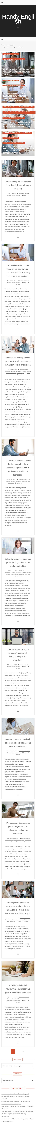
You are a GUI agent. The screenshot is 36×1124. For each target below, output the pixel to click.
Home (11, 45)
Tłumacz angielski (9, 840)
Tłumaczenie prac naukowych (13, 195)
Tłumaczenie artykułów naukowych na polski (15, 919)
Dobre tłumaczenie (24, 369)
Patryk (24, 195)
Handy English (18, 20)
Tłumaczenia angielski (19, 840)
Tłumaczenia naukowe (24, 193)
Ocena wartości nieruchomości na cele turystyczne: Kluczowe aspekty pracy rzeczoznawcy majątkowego (18, 1113)
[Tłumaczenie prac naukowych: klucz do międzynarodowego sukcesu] (18, 64)
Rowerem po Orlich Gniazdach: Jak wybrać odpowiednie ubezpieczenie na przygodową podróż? (15, 1096)
